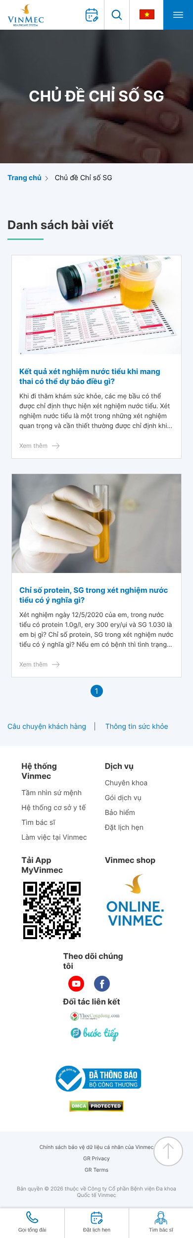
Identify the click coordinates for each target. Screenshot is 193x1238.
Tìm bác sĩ (38, 822)
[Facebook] (102, 984)
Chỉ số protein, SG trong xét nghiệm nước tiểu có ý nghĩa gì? (93, 595)
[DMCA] (96, 1106)
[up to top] (168, 1151)
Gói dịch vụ (123, 798)
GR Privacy (96, 1158)
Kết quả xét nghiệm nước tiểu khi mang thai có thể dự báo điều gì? (89, 376)
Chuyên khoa (126, 783)
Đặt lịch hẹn (124, 827)
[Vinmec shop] (135, 900)
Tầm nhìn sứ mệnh (51, 793)
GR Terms (96, 1170)
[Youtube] (76, 984)
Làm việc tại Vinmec (54, 837)
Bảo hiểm (120, 813)
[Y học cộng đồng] (95, 1016)
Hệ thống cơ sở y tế (53, 808)
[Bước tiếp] (95, 1034)
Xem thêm (33, 445)
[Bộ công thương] (96, 1078)
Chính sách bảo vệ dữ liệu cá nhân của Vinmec (97, 1147)
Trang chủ (24, 178)
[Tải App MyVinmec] (52, 910)
